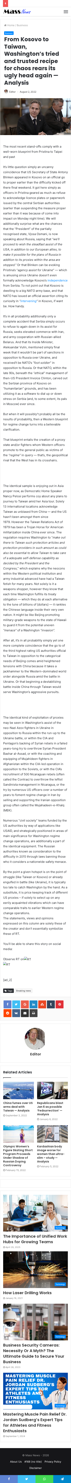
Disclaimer (35, 1468)
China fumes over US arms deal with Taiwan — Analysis (18, 1106)
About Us (16, 1461)
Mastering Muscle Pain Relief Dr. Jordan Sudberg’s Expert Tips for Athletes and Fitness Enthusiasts (35, 1422)
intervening (28, 301)
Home (11, 25)
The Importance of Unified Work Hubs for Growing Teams (35, 1239)
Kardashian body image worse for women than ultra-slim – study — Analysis (50, 1153)
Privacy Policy (53, 1461)
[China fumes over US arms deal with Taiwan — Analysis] (18, 1090)
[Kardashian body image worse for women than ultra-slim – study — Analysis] (52, 1134)
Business (22, 25)
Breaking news (23, 990)
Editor (12, 91)
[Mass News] (17, 11)
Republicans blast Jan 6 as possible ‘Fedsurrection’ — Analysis (50, 1108)
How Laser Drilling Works (27, 1293)
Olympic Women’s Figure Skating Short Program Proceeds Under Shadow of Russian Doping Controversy (18, 1155)
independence (58, 280)
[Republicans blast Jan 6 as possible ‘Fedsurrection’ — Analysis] (52, 1090)
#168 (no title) (33, 1461)
